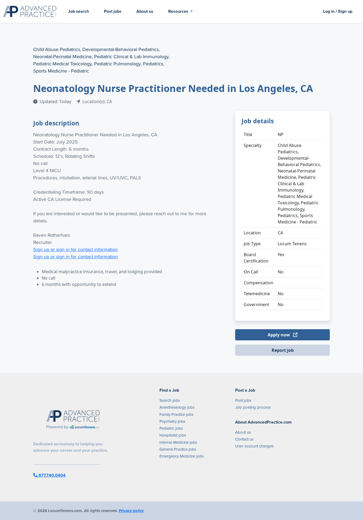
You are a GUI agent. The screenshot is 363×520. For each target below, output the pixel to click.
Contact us (244, 439)
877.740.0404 (51, 475)
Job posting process (253, 407)
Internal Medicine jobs (178, 442)
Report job (283, 350)
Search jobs (169, 400)
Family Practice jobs (176, 414)
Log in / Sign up (337, 11)
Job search (78, 11)
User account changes (254, 446)
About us (144, 11)
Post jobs (112, 11)
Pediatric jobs (171, 428)
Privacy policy (131, 511)
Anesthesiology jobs (177, 407)
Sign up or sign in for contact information (75, 249)
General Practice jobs (177, 449)
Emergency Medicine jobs (181, 456)
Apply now (279, 335)
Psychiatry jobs (172, 421)
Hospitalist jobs (172, 435)
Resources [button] (178, 11)
